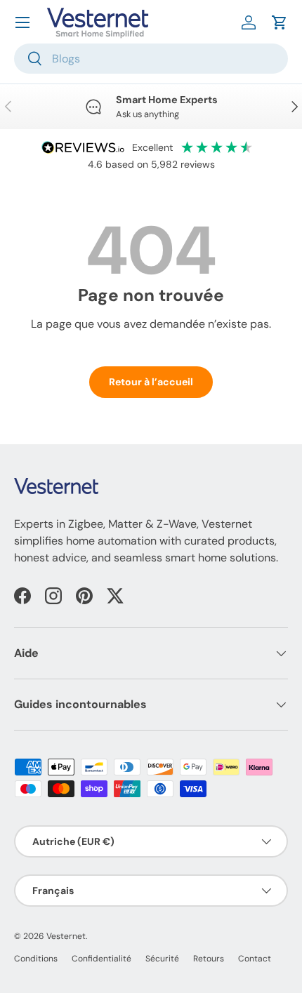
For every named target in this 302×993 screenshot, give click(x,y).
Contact (254, 958)
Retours (208, 958)
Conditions (36, 958)
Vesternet (66, 936)
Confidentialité (101, 958)
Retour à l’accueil (151, 381)
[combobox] (151, 59)
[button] (279, 22)
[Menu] (22, 22)
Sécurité (162, 958)
